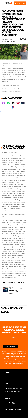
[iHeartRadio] (18, 103)
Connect (7, 372)
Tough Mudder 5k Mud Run (12, 391)
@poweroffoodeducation (15, 91)
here (10, 359)
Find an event (20, 3)
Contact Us (8, 377)
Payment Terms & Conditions (13, 388)
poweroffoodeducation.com (15, 89)
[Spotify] (9, 103)
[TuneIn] (23, 103)
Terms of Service (21, 353)
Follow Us (7, 398)
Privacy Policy (10, 353)
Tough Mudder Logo (9, 3)
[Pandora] (14, 107)
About (6, 384)
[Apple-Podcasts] (4, 103)
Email (14, 337)
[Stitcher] (14, 103)
